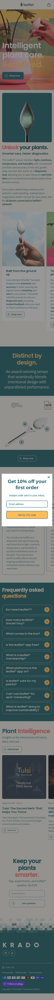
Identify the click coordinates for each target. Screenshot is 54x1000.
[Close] (48, 477)
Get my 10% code (27, 515)
